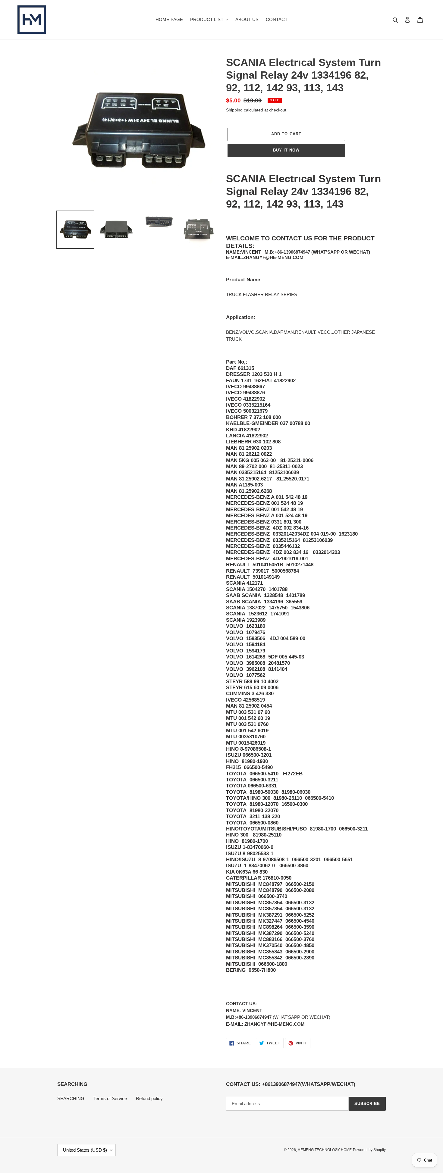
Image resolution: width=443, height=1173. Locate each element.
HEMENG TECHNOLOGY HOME (325, 1150)
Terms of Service (110, 1098)
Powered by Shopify (369, 1150)
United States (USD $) (85, 1150)
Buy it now (286, 150)
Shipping (234, 110)
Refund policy (149, 1098)
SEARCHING (70, 1098)
